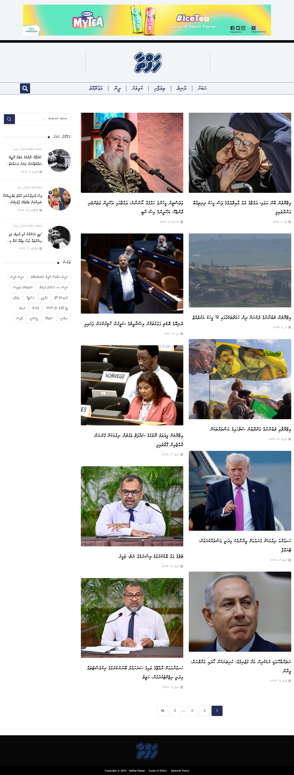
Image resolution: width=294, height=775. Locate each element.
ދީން (117, 88)
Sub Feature (33, 188)
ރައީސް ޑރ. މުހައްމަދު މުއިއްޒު (54, 287)
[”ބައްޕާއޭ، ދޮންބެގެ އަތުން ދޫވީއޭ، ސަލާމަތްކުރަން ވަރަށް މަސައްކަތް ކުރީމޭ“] (59, 160)
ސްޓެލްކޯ (49, 318)
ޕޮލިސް (19, 318)
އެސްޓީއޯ (30, 297)
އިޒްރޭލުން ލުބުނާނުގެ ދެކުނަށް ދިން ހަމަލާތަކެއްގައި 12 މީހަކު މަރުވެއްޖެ (241, 317)
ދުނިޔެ (182, 88)
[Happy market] (147, 20)
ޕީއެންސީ (34, 318)
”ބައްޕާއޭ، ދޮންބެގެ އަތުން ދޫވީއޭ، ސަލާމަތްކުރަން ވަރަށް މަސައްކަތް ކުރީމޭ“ (25, 164)
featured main (31, 149)
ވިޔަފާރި (159, 88)
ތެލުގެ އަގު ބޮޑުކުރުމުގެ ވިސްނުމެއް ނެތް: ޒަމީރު (149, 556)
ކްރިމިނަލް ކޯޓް (61, 297)
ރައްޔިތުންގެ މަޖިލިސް (23, 287)
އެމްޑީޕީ (44, 297)
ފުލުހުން (35, 308)
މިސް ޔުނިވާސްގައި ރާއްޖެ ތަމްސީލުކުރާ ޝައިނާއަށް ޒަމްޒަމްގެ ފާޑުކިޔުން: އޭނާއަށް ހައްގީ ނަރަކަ (22, 202)
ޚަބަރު (202, 88)
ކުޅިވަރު (137, 88)
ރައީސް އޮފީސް (17, 277)
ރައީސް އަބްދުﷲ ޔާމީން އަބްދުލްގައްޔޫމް (49, 277)
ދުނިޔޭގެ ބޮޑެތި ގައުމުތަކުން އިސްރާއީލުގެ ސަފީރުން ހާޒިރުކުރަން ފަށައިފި (134, 323)
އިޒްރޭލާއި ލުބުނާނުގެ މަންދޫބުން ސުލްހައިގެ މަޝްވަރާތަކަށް (249, 429)
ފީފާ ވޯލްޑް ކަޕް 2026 (57, 308)
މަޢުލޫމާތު (96, 88)
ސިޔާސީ (64, 318)
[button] (25, 88)
